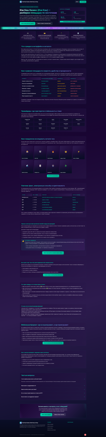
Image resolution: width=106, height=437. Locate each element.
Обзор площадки (50, 424)
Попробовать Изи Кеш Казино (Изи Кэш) (72, 21)
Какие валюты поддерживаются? (28, 385)
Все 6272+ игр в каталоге (53, 175)
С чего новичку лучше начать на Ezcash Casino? (31, 379)
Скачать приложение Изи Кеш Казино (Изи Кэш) (53, 342)
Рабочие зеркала (50, 426)
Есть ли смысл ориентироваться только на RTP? (32, 393)
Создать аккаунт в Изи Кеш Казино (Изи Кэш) (53, 274)
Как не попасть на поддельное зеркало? (30, 396)
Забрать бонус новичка (59, 414)
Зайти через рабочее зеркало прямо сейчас (53, 252)
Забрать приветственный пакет (44, 23)
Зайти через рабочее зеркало (27, 23)
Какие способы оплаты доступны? (28, 389)
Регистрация (83, 1)
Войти (77, 1)
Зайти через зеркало (46, 414)
